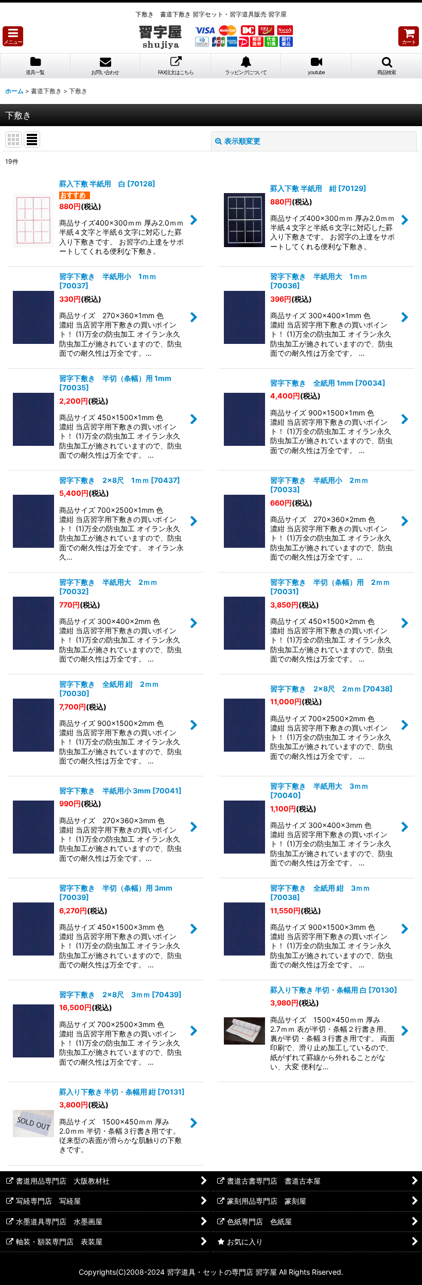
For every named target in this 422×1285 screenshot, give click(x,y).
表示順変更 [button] (242, 140)
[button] (13, 36)
